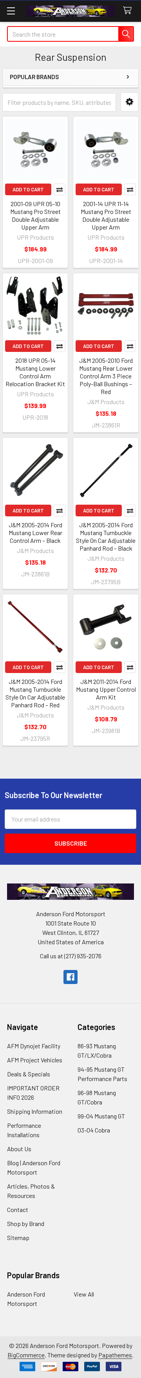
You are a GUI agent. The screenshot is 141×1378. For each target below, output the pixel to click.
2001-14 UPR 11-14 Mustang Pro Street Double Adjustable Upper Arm (106, 215)
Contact (17, 1209)
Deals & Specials (28, 1074)
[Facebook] (70, 977)
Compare (59, 189)
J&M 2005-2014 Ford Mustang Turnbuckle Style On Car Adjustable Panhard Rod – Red (35, 693)
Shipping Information (34, 1111)
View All (84, 1294)
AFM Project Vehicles (34, 1060)
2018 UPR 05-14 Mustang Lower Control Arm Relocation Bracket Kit (35, 372)
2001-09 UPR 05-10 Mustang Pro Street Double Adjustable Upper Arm (35, 215)
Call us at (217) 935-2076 (70, 955)
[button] (129, 101)
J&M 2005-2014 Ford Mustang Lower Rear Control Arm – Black (35, 532)
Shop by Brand (25, 1223)
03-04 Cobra (94, 1130)
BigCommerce (26, 1355)
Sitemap (18, 1237)
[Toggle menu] (11, 10)
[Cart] (129, 10)
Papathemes (115, 1355)
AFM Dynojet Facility (33, 1045)
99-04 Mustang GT (101, 1116)
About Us (19, 1148)
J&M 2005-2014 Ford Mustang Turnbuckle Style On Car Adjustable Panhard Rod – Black (106, 536)
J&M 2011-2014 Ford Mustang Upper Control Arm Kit (106, 689)
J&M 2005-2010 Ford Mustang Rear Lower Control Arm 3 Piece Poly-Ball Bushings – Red (106, 376)
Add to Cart (28, 189)
